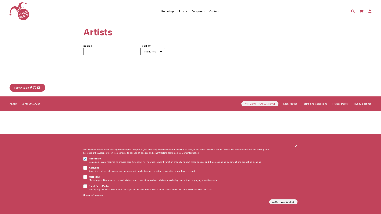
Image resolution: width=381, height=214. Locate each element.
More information (190, 153)
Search (87, 45)
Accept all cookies (283, 202)
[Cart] (362, 11)
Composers (198, 11)
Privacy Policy (340, 103)
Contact (214, 11)
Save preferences (93, 195)
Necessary (95, 158)
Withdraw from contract (260, 104)
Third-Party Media (99, 186)
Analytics (94, 167)
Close (296, 146)
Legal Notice (290, 103)
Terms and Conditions (314, 103)
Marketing (94, 177)
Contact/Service (30, 103)
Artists (183, 11)
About (13, 103)
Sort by (146, 45)
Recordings (167, 11)
